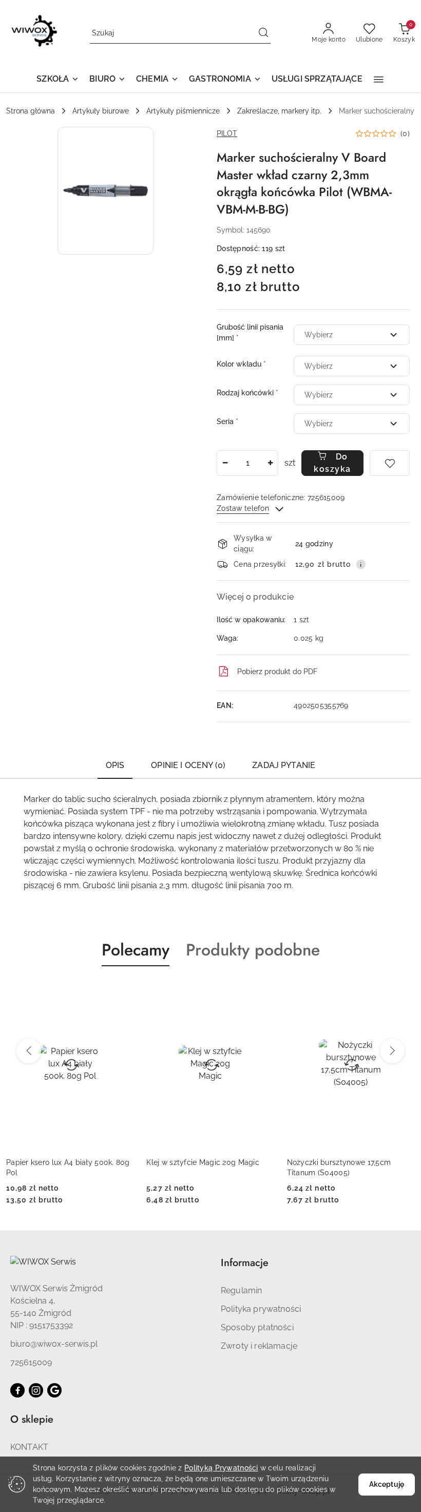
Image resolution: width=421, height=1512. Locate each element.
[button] (57, 80)
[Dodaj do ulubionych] (390, 463)
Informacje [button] (245, 1262)
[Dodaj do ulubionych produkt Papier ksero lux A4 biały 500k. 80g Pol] (122, 990)
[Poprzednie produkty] (29, 1051)
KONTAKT (29, 1447)
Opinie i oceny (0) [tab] (188, 765)
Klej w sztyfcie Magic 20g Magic (202, 1162)
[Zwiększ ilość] (270, 463)
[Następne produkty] (392, 1051)
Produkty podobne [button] (253, 950)
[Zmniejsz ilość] (225, 463)
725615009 (31, 1362)
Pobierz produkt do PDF (277, 671)
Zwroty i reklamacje (259, 1346)
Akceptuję (386, 1484)
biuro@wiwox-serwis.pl (54, 1344)
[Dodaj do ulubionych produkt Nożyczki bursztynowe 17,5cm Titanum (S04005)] (403, 990)
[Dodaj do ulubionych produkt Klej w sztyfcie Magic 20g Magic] (263, 990)
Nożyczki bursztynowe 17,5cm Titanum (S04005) (339, 1167)
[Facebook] (17, 1390)
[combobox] (352, 334)
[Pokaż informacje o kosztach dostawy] (361, 564)
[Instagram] (36, 1390)
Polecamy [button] (135, 950)
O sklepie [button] (31, 1419)
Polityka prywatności (261, 1309)
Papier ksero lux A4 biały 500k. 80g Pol (68, 1167)
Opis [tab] (115, 765)
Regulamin (241, 1290)
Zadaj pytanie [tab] (283, 765)
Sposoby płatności (257, 1327)
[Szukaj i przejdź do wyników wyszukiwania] (263, 33)
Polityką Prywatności (221, 1468)
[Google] (54, 1390)
